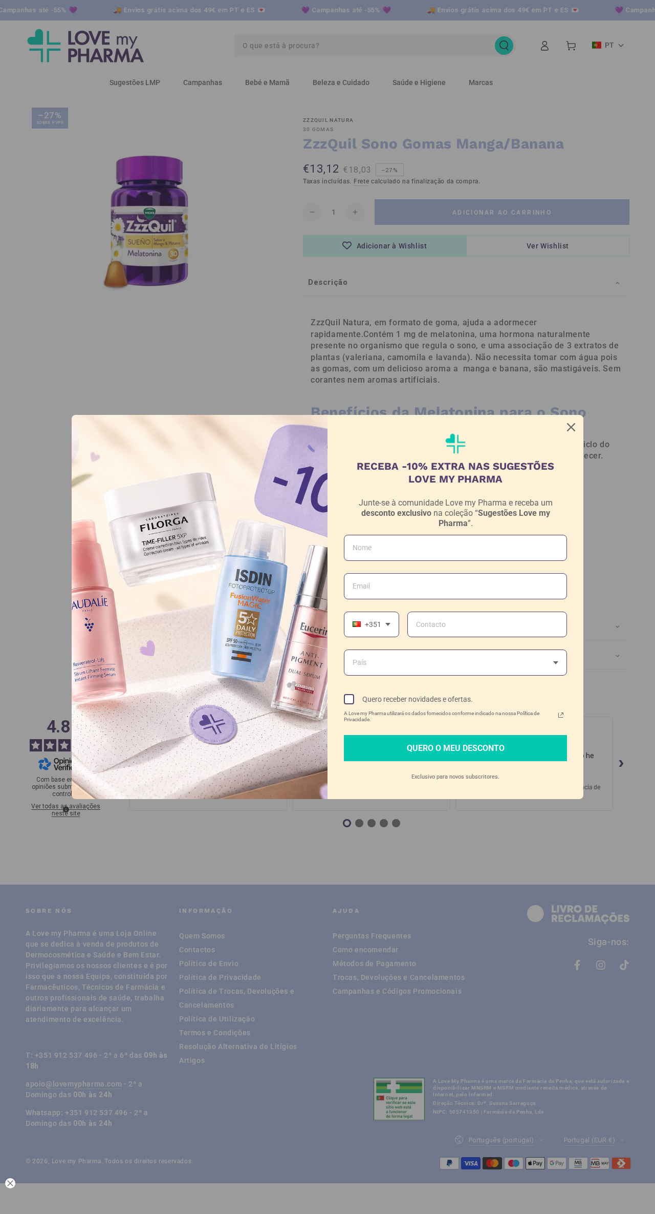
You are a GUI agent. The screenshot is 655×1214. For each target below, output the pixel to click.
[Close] (571, 427)
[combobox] (371, 625)
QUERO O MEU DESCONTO (456, 748)
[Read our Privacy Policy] (561, 715)
